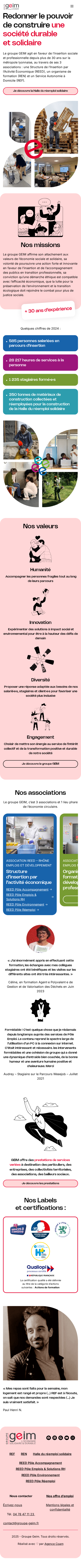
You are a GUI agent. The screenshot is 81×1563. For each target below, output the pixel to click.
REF (12, 1454)
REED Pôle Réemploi (20, 910)
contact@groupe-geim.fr (21, 1523)
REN (24, 1454)
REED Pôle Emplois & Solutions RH (40, 1469)
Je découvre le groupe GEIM (40, 764)
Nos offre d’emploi (59, 1496)
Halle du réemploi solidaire (52, 1454)
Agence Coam (53, 1544)
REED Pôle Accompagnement (40, 1463)
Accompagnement (35, 889)
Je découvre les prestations (40, 1183)
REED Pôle (14, 889)
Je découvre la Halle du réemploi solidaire (40, 91)
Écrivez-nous (12, 1505)
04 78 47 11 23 (24, 1514)
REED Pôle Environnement (25, 904)
